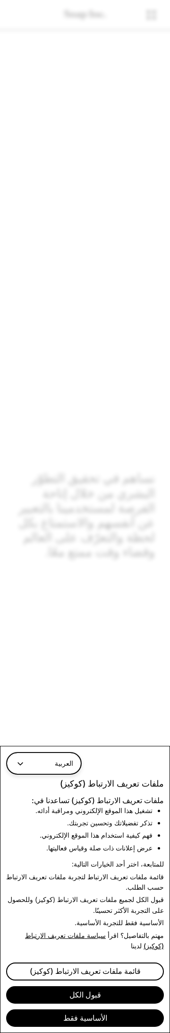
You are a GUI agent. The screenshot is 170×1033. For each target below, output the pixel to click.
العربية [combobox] (64, 763)
